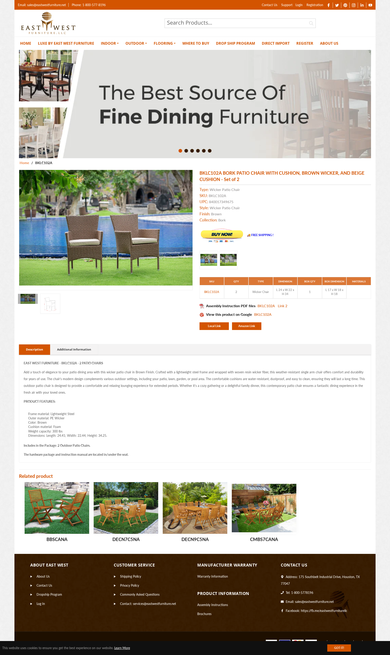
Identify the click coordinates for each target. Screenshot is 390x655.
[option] (195, 104)
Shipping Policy (130, 576)
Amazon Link (246, 326)
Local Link (214, 326)
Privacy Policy (129, 585)
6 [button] (209, 151)
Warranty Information (212, 576)
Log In (41, 604)
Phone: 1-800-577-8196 (89, 5)
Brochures (204, 614)
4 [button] (198, 151)
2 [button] (186, 151)
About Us (43, 576)
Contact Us (269, 5)
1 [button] (180, 151)
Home (24, 163)
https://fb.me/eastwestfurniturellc (324, 611)
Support (286, 5)
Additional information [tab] (74, 349)
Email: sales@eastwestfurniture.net (42, 5)
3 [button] (192, 151)
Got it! (339, 648)
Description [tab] (34, 349)
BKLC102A (267, 306)
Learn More (122, 648)
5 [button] (204, 151)
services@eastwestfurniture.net (154, 604)
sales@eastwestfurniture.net (314, 602)
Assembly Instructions (212, 605)
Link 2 (282, 306)
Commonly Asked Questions (140, 594)
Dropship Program (49, 594)
